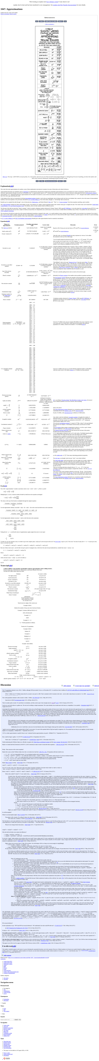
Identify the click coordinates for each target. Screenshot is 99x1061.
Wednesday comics (7, 964)
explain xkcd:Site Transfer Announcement (64, 5)
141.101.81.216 (17, 918)
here (72, 472)
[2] (57, 862)
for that (72, 292)
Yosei (51, 936)
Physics (5, 967)
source (83, 324)
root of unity (29, 882)
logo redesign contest (52, 2)
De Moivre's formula (75, 883)
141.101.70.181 (24, 928)
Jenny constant (56, 742)
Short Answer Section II (64, 267)
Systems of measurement (9, 973)
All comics (5, 978)
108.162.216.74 (36, 771)
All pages (5, 979)
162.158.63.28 (35, 697)
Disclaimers (6, 1055)
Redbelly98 (89, 694)
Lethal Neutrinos (38, 216)
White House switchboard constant (42, 742)
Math (4, 966)
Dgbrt (18, 762)
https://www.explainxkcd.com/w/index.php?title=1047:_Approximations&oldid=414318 (28, 957)
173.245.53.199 (36, 790)
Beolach (48, 822)
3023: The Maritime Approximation (23, 218)
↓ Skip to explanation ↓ (49, 24)
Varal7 (76, 848)
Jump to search (13, 14)
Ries (50, 202)
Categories (3, 959)
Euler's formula (86, 882)
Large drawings (7, 970)
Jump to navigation (5, 14)
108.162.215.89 (79, 809)
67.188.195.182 (26, 736)
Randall (68, 235)
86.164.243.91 (64, 742)
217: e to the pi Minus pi (34, 199)
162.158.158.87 (68, 727)
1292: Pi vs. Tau (43, 752)
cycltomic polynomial (19, 886)
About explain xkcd (8, 1054)
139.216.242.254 (41, 715)
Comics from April (7, 962)
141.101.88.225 (28, 818)
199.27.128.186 (21, 814)
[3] (62, 875)
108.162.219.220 (60, 744)
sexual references (85, 228)
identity (46, 214)
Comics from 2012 (7, 961)
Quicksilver (83, 705)
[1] (60, 792)
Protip (4, 969)
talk (88, 690)
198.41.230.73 (22, 930)
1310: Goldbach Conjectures (7, 211)
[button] (1, 1003)
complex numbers (20, 878)
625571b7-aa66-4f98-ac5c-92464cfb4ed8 (76, 690)
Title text (5, 176)
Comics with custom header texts (11, 971)
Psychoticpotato (18, 700)
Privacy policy (6, 1052)
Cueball (75, 267)
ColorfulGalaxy (32, 739)
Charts (4, 965)
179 (62, 878)
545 (74, 788)
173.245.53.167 (58, 925)
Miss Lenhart (9, 762)
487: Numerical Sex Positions (14, 928)
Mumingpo (43, 940)
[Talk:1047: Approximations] (62, 686)
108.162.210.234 (42, 808)
